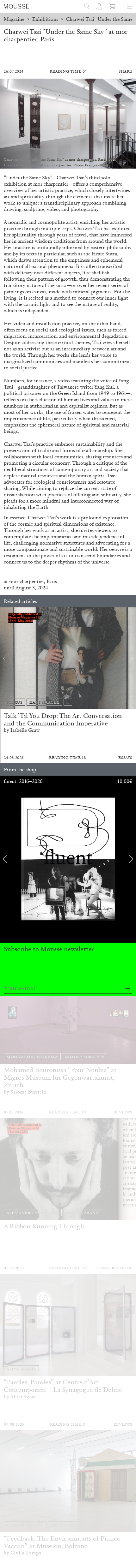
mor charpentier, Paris (33, 581)
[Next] (131, 658)
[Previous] (4, 658)
